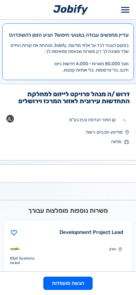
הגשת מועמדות (68, 283)
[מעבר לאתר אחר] (125, 120)
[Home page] (70, 9)
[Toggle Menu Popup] (125, 9)
